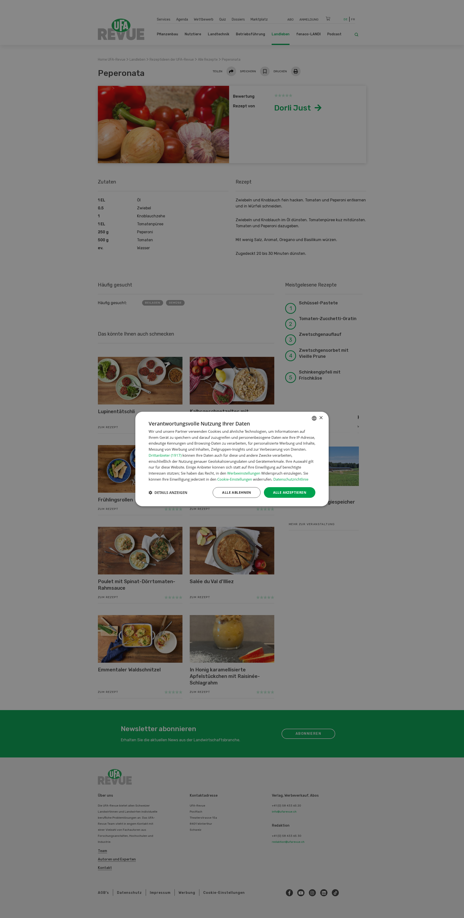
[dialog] (232, 459)
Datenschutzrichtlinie (290, 479)
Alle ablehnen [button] (236, 492)
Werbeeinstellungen (243, 473)
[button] (168, 492)
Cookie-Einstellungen (234, 479)
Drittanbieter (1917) (165, 455)
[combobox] (314, 418)
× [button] (321, 418)
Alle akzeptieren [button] (289, 492)
